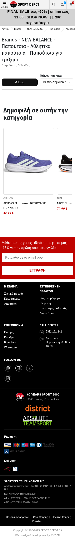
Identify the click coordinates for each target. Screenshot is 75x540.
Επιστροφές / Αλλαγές (53, 308)
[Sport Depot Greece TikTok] (8, 378)
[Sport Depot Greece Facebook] (18, 368)
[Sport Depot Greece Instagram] (8, 368)
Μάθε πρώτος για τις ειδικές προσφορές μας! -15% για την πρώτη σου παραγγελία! (35, 245)
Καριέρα (9, 337)
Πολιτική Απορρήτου (17, 517)
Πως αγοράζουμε (50, 298)
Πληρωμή (45, 303)
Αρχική (5, 29)
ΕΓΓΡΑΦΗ (37, 270)
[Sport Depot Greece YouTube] (29, 368)
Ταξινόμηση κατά (51, 75)
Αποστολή (10, 303)
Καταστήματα (12, 298)
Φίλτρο (19, 82)
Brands (17, 29)
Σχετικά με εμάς (13, 293)
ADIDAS (8, 198)
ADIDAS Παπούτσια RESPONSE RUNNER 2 (24, 205)
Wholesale (10, 347)
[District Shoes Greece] (37, 408)
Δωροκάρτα (47, 313)
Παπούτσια (54, 29)
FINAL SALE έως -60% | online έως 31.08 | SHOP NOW (38, 14)
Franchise (10, 342)
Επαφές (9, 332)
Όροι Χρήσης (40, 517)
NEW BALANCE (35, 29)
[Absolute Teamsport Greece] (37, 420)
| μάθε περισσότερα (43, 20)
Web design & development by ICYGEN (37, 535)
